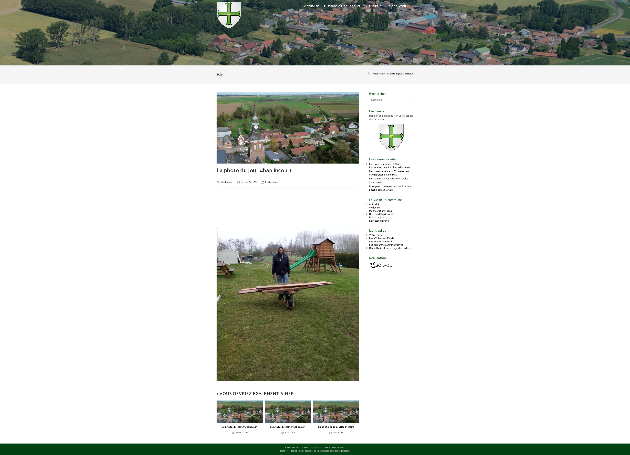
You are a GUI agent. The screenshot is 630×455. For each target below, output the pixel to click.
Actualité (374, 204)
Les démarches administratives (386, 245)
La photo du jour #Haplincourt (336, 427)
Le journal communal (380, 241)
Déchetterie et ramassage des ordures (390, 248)
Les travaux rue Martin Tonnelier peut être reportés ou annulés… (389, 173)
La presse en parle (379, 221)
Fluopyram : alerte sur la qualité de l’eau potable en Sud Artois (390, 188)
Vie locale (374, 208)
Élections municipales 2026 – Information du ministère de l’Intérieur (389, 166)
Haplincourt (227, 182)
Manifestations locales (381, 211)
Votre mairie (376, 235)
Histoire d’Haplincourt (381, 214)
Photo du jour (272, 182)
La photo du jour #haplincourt (400, 74)
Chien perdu (375, 182)
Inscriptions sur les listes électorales (388, 178)
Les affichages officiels (381, 238)
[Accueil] (369, 74)
